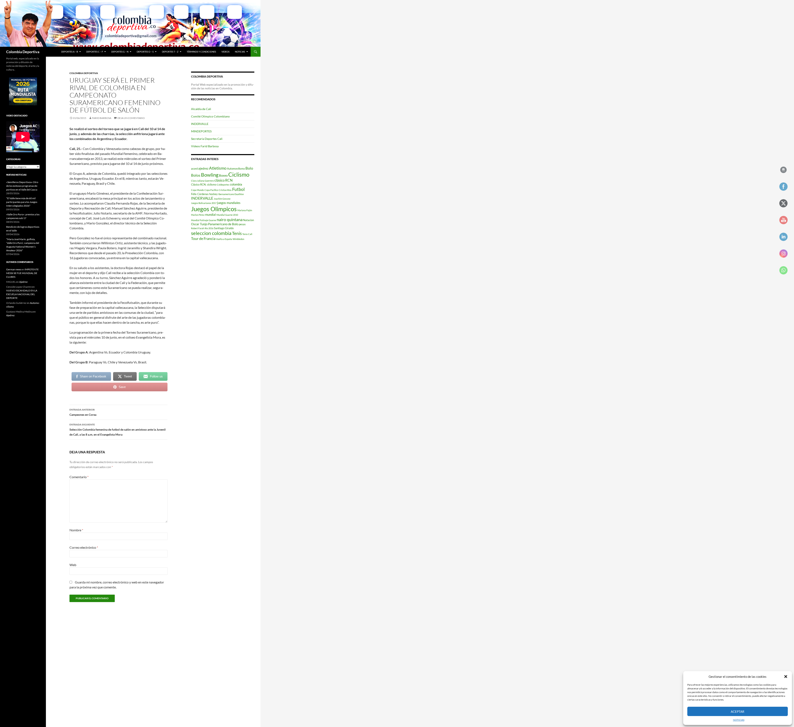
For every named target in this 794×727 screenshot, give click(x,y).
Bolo (249, 168)
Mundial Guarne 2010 (227, 214)
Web (72, 565)
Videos (225, 51)
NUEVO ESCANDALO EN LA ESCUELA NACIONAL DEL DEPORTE (21, 294)
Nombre (76, 530)
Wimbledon (238, 239)
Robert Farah (197, 228)
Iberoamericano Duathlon (231, 194)
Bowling (209, 175)
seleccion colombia (211, 233)
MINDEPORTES (201, 131)
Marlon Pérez (197, 214)
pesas (242, 224)
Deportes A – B (69, 51)
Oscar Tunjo (199, 224)
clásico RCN (223, 180)
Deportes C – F (94, 51)
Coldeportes (223, 184)
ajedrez (203, 168)
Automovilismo (236, 168)
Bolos (195, 175)
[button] (786, 676)
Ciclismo (238, 174)
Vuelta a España (224, 239)
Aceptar (737, 711)
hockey (213, 194)
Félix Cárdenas (200, 194)
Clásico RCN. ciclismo (203, 184)
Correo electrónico (83, 547)
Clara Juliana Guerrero (202, 180)
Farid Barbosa (101, 118)
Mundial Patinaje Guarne (203, 220)
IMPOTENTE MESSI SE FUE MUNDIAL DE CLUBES (22, 273)
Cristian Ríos (225, 190)
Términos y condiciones (201, 51)
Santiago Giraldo (224, 228)
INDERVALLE (199, 124)
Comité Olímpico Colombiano (210, 116)
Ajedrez (23, 281)
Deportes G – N (119, 51)
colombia (236, 184)
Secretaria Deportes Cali (206, 138)
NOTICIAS (738, 719)
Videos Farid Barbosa (205, 146)
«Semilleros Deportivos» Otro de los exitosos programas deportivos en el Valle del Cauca (22, 186)
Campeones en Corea (82, 412)
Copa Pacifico (211, 190)
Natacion (248, 220)
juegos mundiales (228, 203)
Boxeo (223, 175)
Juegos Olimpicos (214, 208)
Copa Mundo (197, 190)
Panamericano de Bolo (223, 224)
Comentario (78, 477)
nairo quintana (230, 219)
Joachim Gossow (222, 198)
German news (13, 269)
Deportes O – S (145, 51)
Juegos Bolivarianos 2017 (203, 203)
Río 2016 (209, 228)
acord (194, 168)
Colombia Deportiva (22, 51)
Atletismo (217, 167)
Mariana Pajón (244, 210)
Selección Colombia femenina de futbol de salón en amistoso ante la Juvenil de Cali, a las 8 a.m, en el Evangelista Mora (117, 429)
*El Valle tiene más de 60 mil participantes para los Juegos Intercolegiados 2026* (21, 202)
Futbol (238, 189)
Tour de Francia (203, 238)
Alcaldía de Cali (201, 109)
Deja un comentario (131, 118)
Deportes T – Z (170, 51)
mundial (210, 214)
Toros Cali (247, 234)
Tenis (237, 233)
